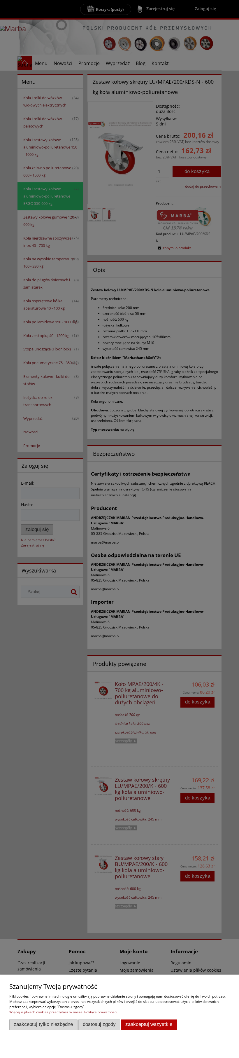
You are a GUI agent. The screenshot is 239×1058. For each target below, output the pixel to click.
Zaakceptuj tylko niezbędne (43, 1024)
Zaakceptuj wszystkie (148, 1024)
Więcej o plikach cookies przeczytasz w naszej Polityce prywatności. (63, 1012)
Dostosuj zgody (99, 1024)
